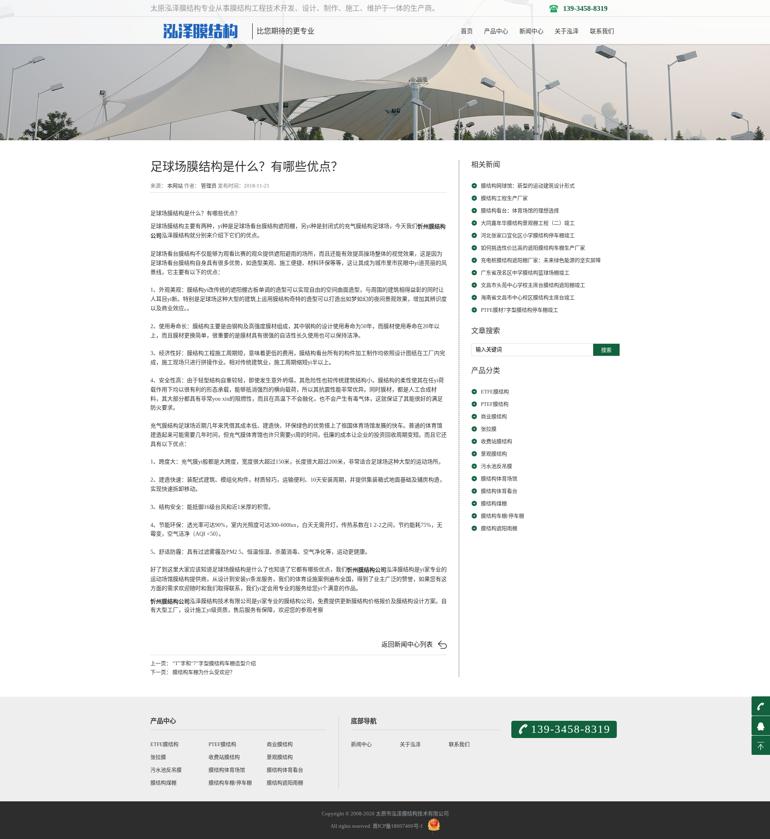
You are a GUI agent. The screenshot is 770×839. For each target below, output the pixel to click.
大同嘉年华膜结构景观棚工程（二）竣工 (528, 223)
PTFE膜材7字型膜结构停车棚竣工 (519, 310)
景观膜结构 (494, 454)
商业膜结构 (494, 416)
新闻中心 (531, 31)
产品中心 (496, 31)
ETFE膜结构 (495, 392)
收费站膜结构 (496, 441)
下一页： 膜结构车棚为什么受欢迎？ (192, 672)
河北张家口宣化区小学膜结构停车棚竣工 (528, 235)
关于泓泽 (567, 31)
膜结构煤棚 (494, 503)
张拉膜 (488, 429)
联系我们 (602, 31)
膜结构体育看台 (499, 491)
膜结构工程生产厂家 (504, 198)
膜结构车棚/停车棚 (502, 516)
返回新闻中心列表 (407, 644)
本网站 (175, 186)
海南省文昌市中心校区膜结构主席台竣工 (528, 297)
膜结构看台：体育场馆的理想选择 (520, 211)
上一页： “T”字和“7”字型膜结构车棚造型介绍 (203, 663)
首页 (467, 31)
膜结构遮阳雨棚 (499, 528)
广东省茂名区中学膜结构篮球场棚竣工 (525, 273)
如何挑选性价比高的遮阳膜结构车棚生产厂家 (533, 248)
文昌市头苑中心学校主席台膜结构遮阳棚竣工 (533, 285)
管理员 (209, 186)
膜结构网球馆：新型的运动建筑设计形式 (528, 186)
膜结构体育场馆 (499, 479)
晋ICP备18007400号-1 (398, 826)
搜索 (606, 350)
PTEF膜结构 (495, 404)
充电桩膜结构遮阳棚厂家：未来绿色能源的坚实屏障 (541, 260)
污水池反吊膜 (496, 466)
